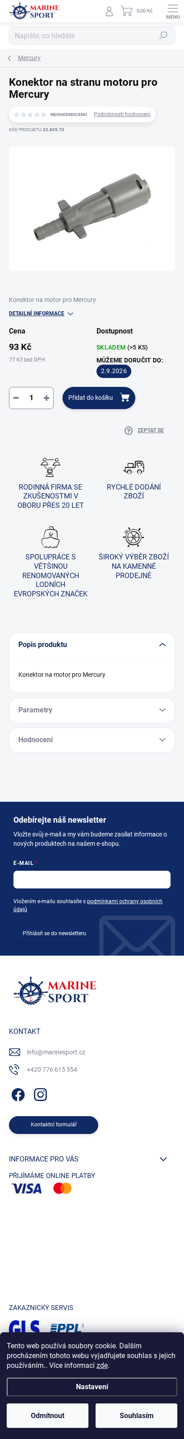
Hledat (163, 35)
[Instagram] (39, 1093)
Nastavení (92, 1387)
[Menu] (173, 11)
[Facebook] (17, 1093)
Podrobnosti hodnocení (122, 114)
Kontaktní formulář (54, 1124)
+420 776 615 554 (52, 1069)
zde (102, 1365)
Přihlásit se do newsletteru (54, 933)
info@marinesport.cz (56, 1052)
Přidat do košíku (90, 397)
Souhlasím (137, 1415)
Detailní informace (36, 313)
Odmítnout (47, 1415)
